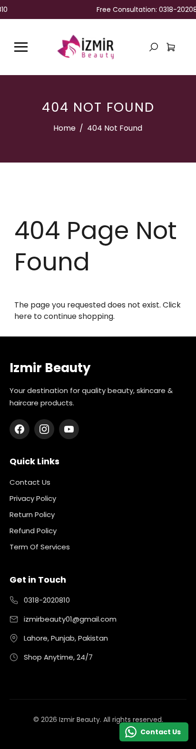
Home (64, 128)
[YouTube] (69, 429)
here (23, 316)
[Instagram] (44, 429)
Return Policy (32, 514)
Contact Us (30, 482)
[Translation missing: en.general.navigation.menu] (21, 47)
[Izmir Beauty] (85, 46)
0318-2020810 (47, 600)
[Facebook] (19, 429)
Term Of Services (40, 547)
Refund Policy (33, 531)
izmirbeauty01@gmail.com (70, 619)
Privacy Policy (33, 498)
